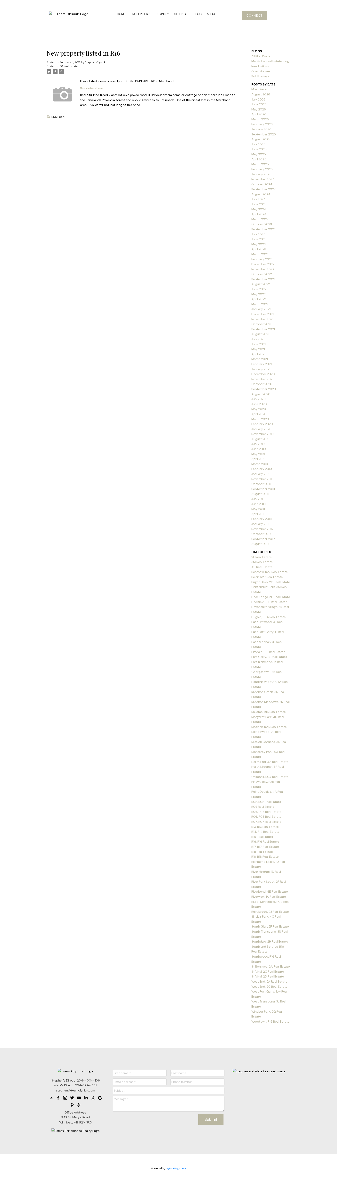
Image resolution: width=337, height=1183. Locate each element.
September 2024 (263, 189)
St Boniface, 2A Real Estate (270, 966)
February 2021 (261, 364)
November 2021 (262, 319)
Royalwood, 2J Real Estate (270, 912)
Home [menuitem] (121, 14)
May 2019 (258, 454)
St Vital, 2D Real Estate (267, 976)
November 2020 (263, 379)
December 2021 (262, 314)
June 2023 (258, 239)
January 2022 (261, 309)
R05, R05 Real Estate (266, 812)
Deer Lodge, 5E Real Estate (270, 597)
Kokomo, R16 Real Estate (268, 712)
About (212, 14)
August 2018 (260, 494)
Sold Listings (260, 76)
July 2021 (257, 339)
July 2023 (258, 234)
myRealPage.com (176, 1168)
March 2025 (260, 164)
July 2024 (258, 199)
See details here (91, 88)
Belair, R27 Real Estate (267, 577)
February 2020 (262, 424)
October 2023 (261, 224)
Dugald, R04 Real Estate (268, 617)
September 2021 (263, 329)
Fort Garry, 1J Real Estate (269, 657)
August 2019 (260, 439)
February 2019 (261, 469)
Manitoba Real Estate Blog (270, 61)
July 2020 (258, 399)
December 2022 (262, 264)
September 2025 (263, 134)
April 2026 (258, 114)
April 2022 (258, 299)
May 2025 (258, 154)
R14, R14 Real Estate (265, 832)
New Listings (260, 66)
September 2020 (263, 389)
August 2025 (260, 139)
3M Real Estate (262, 562)
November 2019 (262, 434)
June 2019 (258, 449)
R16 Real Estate (68, 66)
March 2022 (260, 304)
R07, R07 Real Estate (266, 822)
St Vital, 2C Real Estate (267, 972)
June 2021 (258, 344)
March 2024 (260, 219)
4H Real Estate (261, 567)
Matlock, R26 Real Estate (269, 727)
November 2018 (262, 479)
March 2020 (260, 419)
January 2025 (261, 174)
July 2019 (258, 444)
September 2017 (263, 539)
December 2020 (263, 374)
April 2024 (258, 214)
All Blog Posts (260, 56)
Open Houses (260, 71)
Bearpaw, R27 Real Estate (269, 572)
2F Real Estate (261, 557)
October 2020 (261, 384)
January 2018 (260, 524)
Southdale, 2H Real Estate (269, 941)
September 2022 (263, 279)
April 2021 (258, 354)
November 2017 (262, 529)
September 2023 (263, 229)
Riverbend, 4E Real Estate (269, 891)
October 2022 (261, 274)
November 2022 (262, 269)
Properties (139, 14)
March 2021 (259, 359)
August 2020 (260, 394)
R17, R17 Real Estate (265, 847)
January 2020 (261, 429)
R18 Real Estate (262, 852)
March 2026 (260, 119)
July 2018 (257, 499)
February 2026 (262, 124)
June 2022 (258, 289)
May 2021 (258, 349)
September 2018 (263, 489)
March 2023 (260, 254)
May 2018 (258, 509)
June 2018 (258, 504)
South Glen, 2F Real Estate (270, 926)
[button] (254, 15)
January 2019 (260, 474)
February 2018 (261, 519)
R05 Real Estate (262, 807)
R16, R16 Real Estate (265, 842)
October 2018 (261, 484)
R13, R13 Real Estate (265, 827)
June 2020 (259, 404)
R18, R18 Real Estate (265, 857)
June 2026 (259, 104)
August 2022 (260, 284)
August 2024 (260, 194)
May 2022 (258, 294)
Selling (180, 14)
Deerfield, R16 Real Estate (269, 602)
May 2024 (258, 209)
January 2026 (261, 129)
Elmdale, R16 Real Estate (268, 652)
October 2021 (261, 324)
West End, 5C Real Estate (269, 987)
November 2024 (263, 179)
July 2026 (258, 99)
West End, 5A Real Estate (269, 981)
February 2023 (261, 259)
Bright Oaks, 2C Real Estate (270, 582)
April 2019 (258, 459)
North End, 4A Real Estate (269, 762)
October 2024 (261, 184)
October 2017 (261, 534)
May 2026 (258, 109)
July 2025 (258, 144)
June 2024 (259, 204)
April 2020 (258, 414)
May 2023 (258, 244)
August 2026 (260, 94)
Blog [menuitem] (198, 14)
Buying (161, 14)
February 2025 (262, 169)
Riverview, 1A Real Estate (268, 897)
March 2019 (259, 464)
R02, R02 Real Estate (266, 802)
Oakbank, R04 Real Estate (269, 777)
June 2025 (259, 149)
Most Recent (260, 89)
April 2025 (258, 159)
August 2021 (260, 334)
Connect (255, 16)
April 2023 (258, 249)
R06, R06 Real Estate (266, 817)
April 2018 (258, 514)
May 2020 (258, 409)
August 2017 (260, 544)
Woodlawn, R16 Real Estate (270, 1021)
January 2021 (260, 369)
